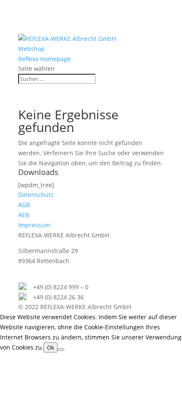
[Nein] (61, 349)
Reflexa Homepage (44, 59)
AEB (23, 215)
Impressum (34, 225)
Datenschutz (36, 195)
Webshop (31, 49)
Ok (50, 347)
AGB (24, 205)
